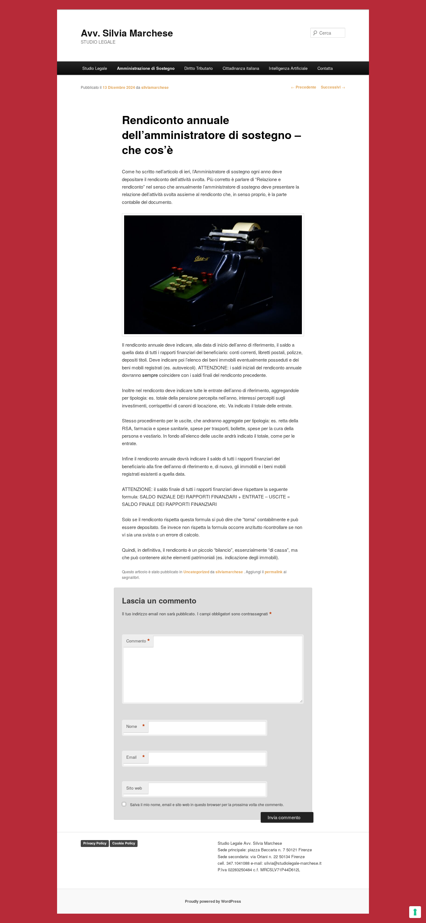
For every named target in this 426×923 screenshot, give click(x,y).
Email (135, 757)
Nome (135, 726)
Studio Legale (94, 68)
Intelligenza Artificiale (288, 68)
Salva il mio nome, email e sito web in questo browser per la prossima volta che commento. (207, 804)
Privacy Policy (94, 843)
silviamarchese (155, 87)
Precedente (303, 87)
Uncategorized (196, 571)
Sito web (134, 788)
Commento (138, 641)
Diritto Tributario (198, 68)
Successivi (333, 87)
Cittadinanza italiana (241, 68)
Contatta (325, 68)
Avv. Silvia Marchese (127, 32)
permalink (274, 571)
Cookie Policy (123, 843)
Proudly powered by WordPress (213, 901)
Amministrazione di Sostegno (146, 68)
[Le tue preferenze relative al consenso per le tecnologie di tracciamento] (415, 912)
